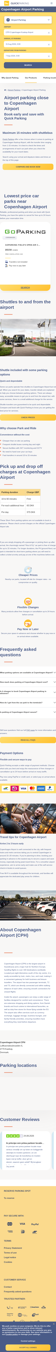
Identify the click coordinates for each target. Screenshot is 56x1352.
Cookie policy (12, 1334)
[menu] (49, 3)
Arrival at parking (12, 39)
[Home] (5, 90)
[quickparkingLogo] (16, 3)
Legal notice (10, 1257)
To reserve (9, 1198)
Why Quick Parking (10, 78)
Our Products (31, 78)
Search (25, 288)
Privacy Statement (13, 1248)
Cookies (8, 1262)
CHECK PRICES (28, 417)
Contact (8, 1287)
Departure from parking (15, 50)
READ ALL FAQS (28, 740)
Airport (7, 27)
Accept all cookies (28, 1347)
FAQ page (30, 730)
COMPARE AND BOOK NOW (28, 167)
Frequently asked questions (18, 1292)
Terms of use (10, 1253)
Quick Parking (8, 139)
